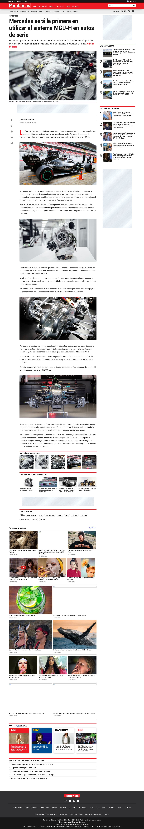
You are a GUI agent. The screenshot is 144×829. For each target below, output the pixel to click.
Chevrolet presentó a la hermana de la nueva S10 (29, 778)
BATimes (128, 807)
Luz (98, 807)
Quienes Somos (51, 815)
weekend (86, 731)
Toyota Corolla (59, 11)
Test (68, 6)
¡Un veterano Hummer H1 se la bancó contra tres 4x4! (30, 771)
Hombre (63, 807)
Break (119, 807)
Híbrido (35, 519)
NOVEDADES (13, 16)
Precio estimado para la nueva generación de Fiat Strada (32, 764)
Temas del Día (13, 11)
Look (92, 807)
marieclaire (64, 731)
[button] (92, 55)
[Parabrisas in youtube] (133, 11)
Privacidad (73, 815)
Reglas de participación (93, 815)
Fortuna (54, 807)
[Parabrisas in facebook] (125, 11)
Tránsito (106, 815)
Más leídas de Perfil (110, 108)
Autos (44, 6)
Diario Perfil (17, 807)
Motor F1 (42, 519)
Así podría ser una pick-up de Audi (23, 768)
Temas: (22, 515)
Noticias (36, 6)
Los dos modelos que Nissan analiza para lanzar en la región (33, 775)
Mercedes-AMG (50, 515)
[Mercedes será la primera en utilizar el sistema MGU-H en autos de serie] (26, 462)
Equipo (81, 815)
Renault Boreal (24, 11)
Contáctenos (63, 815)
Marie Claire (45, 807)
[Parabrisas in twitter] (129, 11)
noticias (42, 731)
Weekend (72, 807)
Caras (27, 807)
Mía (103, 807)
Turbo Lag (84, 515)
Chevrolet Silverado (72, 11)
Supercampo (82, 807)
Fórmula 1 (75, 515)
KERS (67, 515)
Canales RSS (39, 815)
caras (19, 731)
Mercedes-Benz (31, 515)
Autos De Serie (25, 519)
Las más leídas (107, 46)
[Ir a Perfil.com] (131, 2)
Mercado (60, 6)
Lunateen (111, 807)
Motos (51, 6)
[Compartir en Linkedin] (12, 137)
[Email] (12, 143)
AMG (40, 515)
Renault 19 (49, 11)
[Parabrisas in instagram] (122, 11)
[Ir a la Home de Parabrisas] (19, 5)
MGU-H (60, 515)
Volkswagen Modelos (37, 11)
